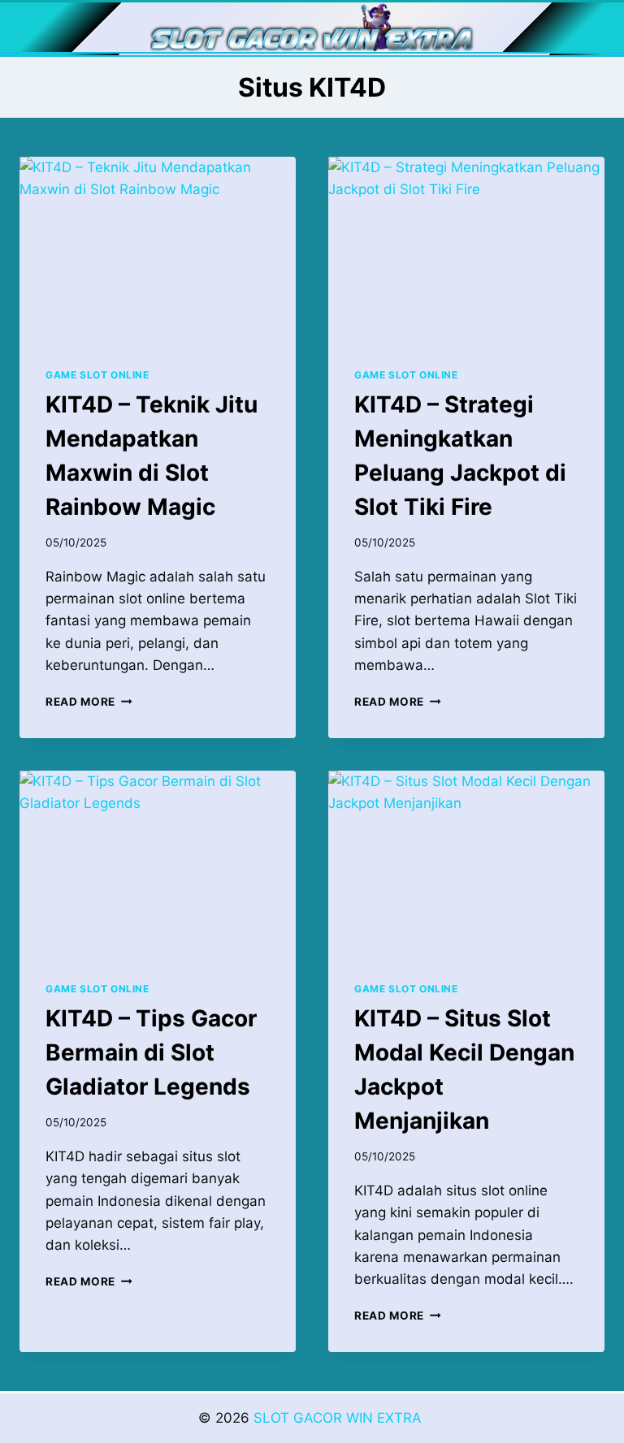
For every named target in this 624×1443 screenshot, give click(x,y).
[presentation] (158, 249)
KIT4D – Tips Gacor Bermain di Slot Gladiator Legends (151, 1052)
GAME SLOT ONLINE (98, 375)
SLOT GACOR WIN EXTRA (340, 1418)
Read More (89, 701)
